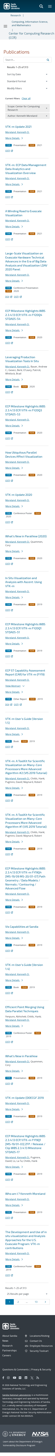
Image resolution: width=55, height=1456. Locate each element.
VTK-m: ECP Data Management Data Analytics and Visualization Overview (25, 169)
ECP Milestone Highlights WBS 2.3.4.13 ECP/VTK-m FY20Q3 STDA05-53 (25, 410)
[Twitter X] (33, 1378)
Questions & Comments (15, 1369)
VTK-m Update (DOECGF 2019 (24, 1097)
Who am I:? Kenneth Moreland (25, 1193)
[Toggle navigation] (5, 26)
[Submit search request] (47, 60)
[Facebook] (3, 1378)
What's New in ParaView (21, 1056)
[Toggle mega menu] (50, 6)
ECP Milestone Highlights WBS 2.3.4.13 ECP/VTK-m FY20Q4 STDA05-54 (25, 314)
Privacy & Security (41, 1369)
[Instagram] (9, 1378)
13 (37, 1301)
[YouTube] (15, 1378)
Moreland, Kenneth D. (17, 132)
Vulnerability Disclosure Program (19, 1445)
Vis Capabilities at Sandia (21, 926)
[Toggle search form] (41, 6)
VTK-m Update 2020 (18, 494)
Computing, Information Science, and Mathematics (30, 23)
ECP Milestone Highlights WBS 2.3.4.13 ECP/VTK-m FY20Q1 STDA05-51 (25, 628)
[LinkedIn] (27, 1378)
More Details (12, 138)
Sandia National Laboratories (16, 1395)
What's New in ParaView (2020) (26, 536)
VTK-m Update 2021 (18, 126)
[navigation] (27, 1294)
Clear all (26, 98)
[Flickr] (21, 1378)
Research (16, 15)
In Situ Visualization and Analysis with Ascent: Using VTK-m (23, 582)
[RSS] (38, 1378)
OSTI (7, 150)
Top (46, 1452)
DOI (7, 296)
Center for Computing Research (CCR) (31, 35)
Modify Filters (18, 88)
